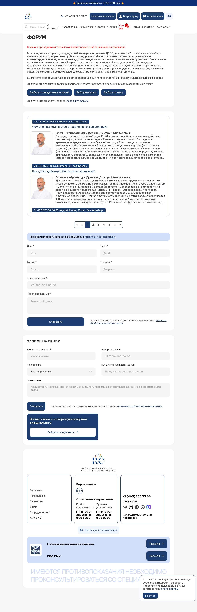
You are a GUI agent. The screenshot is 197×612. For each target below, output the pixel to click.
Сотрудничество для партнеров (137, 516)
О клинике (52, 27)
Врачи (101, 26)
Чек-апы (121, 27)
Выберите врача (86, 92)
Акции (113, 26)
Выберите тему (113, 92)
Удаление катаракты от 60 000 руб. (98, 3)
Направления (70, 26)
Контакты (162, 26)
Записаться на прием (102, 16)
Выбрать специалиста (61, 432)
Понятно (150, 595)
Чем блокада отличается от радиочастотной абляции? (70, 126)
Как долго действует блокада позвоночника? (63, 171)
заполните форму (77, 100)
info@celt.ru (130, 501)
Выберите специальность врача (49, 92)
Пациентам (86, 26)
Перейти (154, 543)
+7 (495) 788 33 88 (137, 496)
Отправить (55, 321)
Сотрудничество (142, 26)
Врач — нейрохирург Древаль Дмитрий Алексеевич (93, 133)
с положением (169, 588)
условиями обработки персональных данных (139, 406)
